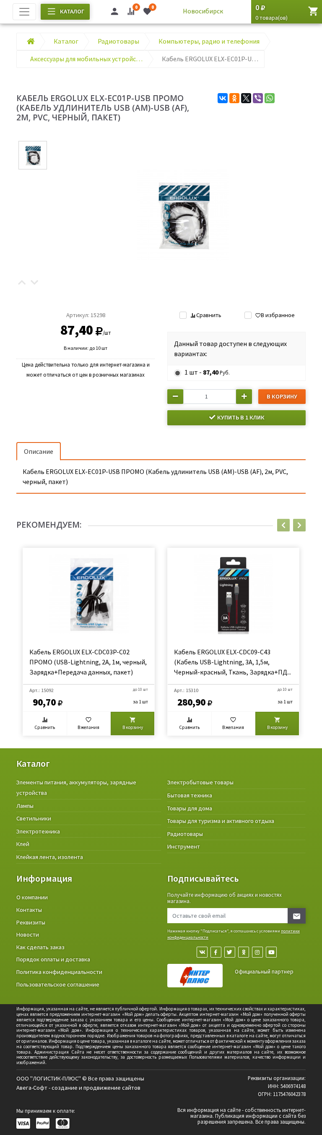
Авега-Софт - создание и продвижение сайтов (78, 1087)
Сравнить (208, 315)
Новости (27, 934)
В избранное (278, 315)
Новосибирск (203, 11)
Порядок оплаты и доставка (53, 959)
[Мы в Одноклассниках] (243, 952)
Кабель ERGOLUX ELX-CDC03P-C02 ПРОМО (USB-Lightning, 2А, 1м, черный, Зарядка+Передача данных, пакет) (88, 662)
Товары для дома (189, 808)
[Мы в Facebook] (215, 952)
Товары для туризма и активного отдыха (220, 821)
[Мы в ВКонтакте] (202, 952)
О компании (32, 897)
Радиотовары (185, 834)
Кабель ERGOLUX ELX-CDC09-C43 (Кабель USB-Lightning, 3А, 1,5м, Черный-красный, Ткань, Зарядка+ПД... (232, 662)
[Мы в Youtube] (271, 952)
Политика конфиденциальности (59, 972)
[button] (21, 282)
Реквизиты (30, 922)
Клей (22, 844)
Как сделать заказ (40, 947)
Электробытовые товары (200, 782)
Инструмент (183, 846)
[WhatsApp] (270, 98)
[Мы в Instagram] (257, 952)
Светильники (33, 818)
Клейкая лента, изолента (49, 857)
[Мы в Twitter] (229, 952)
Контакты (29, 910)
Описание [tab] (38, 451)
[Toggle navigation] (24, 11)
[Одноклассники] (234, 98)
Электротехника (38, 831)
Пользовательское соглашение (57, 984)
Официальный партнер (264, 971)
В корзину (282, 396)
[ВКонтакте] (223, 98)
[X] (246, 98)
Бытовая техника (189, 795)
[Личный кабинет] (114, 12)
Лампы (25, 806)
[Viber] (258, 98)
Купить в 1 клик (240, 417)
